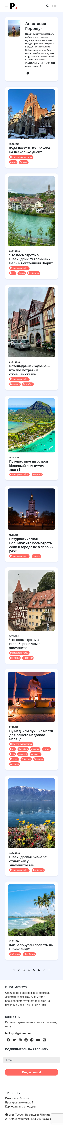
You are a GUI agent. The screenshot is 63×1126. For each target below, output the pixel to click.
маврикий (37, 474)
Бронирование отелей (19, 1102)
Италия (46, 749)
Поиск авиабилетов (17, 1098)
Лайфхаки (15, 954)
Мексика (14, 759)
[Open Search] (47, 6)
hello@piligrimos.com (18, 1033)
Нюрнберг (28, 657)
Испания (35, 749)
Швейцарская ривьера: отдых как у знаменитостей (28, 860)
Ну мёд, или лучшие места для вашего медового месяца (31, 734)
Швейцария (33, 273)
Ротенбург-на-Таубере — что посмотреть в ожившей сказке (29, 369)
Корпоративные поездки (20, 1106)
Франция (14, 764)
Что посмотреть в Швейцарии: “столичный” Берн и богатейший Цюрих (31, 258)
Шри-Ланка (29, 954)
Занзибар (23, 749)
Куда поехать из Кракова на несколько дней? (29, 149)
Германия (15, 384)
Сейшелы (26, 759)
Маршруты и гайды (19, 268)
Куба (12, 754)
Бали (12, 749)
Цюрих (21, 273)
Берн (12, 273)
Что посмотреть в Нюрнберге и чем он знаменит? (26, 643)
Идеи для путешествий (21, 157)
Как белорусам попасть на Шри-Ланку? (31, 946)
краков (13, 162)
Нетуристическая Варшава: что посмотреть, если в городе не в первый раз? (31, 544)
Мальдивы (35, 754)
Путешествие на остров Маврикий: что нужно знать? (28, 465)
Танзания (38, 759)
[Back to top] (54, 1117)
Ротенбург (28, 384)
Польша (24, 162)
